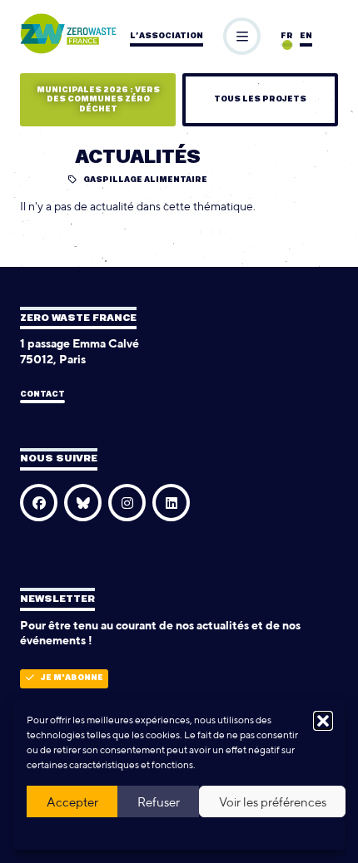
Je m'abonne (72, 678)
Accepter (72, 802)
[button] (323, 721)
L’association (166, 36)
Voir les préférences (272, 802)
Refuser (158, 802)
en (306, 36)
